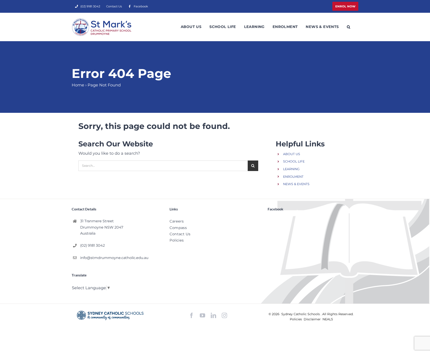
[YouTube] (202, 315)
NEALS (327, 319)
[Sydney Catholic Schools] (110, 315)
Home (78, 85)
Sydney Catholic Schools (301, 314)
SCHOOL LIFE (294, 161)
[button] (348, 27)
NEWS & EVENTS (296, 184)
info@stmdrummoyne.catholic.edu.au (114, 258)
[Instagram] (224, 315)
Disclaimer (313, 319)
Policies (296, 319)
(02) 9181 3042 (92, 245)
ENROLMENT (293, 177)
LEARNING (291, 169)
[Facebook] (191, 315)
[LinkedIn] (213, 315)
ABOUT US (291, 154)
